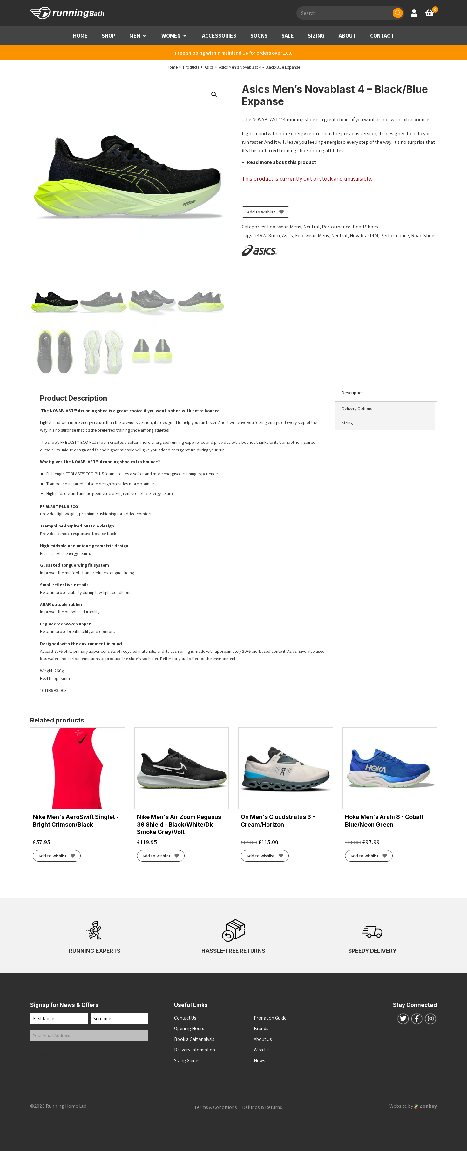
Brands (261, 1028)
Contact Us (185, 1018)
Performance (336, 226)
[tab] (386, 393)
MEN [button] (134, 35)
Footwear (277, 226)
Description (353, 392)
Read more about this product (281, 162)
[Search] (398, 13)
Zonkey (428, 1106)
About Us (263, 1039)
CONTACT (382, 35)
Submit (43, 1054)
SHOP (108, 35)
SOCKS (258, 35)
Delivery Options (357, 408)
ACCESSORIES (219, 35)
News (259, 1060)
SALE (287, 35)
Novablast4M (364, 235)
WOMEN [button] (171, 35)
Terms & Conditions (215, 1107)
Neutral (311, 226)
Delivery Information (194, 1050)
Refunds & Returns (262, 1107)
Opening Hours (189, 1028)
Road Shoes (365, 226)
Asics (287, 235)
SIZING (316, 35)
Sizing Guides (187, 1060)
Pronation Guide (270, 1018)
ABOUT (347, 35)
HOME (80, 35)
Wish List (262, 1050)
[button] (144, 35)
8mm (274, 235)
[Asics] (259, 250)
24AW (260, 235)
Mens (295, 226)
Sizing (347, 423)
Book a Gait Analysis (194, 1039)
